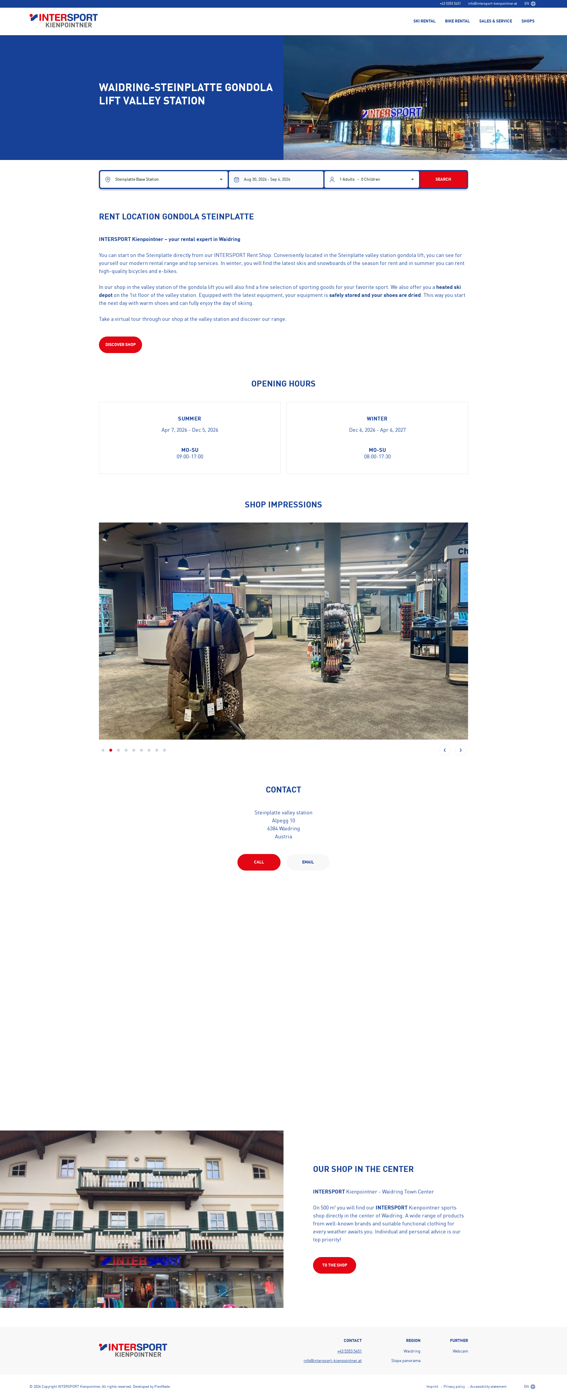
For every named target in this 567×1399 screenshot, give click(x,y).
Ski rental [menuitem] (424, 21)
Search (443, 179)
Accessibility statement (488, 1387)
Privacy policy (454, 1387)
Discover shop (120, 345)
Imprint (432, 1387)
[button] (445, 750)
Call (259, 862)
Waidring (412, 1351)
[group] (283, 631)
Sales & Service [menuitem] (495, 21)
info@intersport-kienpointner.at (492, 4)
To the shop (334, 1265)
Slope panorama (406, 1361)
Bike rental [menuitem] (457, 21)
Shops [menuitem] (528, 21)
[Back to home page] (64, 21)
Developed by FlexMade (151, 1387)
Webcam (460, 1351)
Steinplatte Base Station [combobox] (137, 179)
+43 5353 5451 (450, 4)
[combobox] (529, 4)
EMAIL (308, 862)
